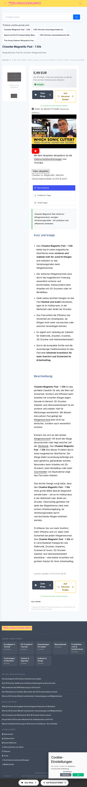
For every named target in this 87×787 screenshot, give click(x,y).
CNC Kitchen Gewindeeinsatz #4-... (55, 35)
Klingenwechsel (42, 419)
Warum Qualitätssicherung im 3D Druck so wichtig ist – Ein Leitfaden (29, 724)
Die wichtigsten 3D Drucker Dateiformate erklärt (21, 679)
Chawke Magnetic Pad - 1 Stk (17, 29)
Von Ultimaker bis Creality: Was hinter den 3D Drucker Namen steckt (29, 692)
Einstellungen (67, 771)
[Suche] (76, 17)
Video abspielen (40, 171)
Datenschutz (8, 738)
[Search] (80, 3)
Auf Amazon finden (65, 96)
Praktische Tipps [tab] (44, 195)
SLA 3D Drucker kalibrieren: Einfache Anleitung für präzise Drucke (28, 683)
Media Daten (8, 764)
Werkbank (43, 446)
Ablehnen (65, 775)
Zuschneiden (40, 472)
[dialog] (67, 765)
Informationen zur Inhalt (13, 747)
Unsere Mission (9, 743)
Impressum (8, 734)
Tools (5, 756)
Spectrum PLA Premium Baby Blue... (20, 35)
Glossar (6, 751)
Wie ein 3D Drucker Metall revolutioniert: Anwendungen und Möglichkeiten (32, 696)
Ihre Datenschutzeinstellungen (16, 760)
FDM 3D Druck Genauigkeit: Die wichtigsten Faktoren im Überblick (28, 706)
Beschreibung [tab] (43, 188)
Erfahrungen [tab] (42, 203)
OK (78, 775)
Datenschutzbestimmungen (48, 159)
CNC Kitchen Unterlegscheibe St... (49, 29)
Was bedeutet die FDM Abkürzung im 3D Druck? (21, 687)
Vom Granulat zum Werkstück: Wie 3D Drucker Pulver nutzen (26, 715)
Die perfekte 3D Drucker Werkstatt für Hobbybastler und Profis (27, 719)
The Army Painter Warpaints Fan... (19, 40)
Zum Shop (42, 94)
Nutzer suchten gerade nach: (17, 25)
